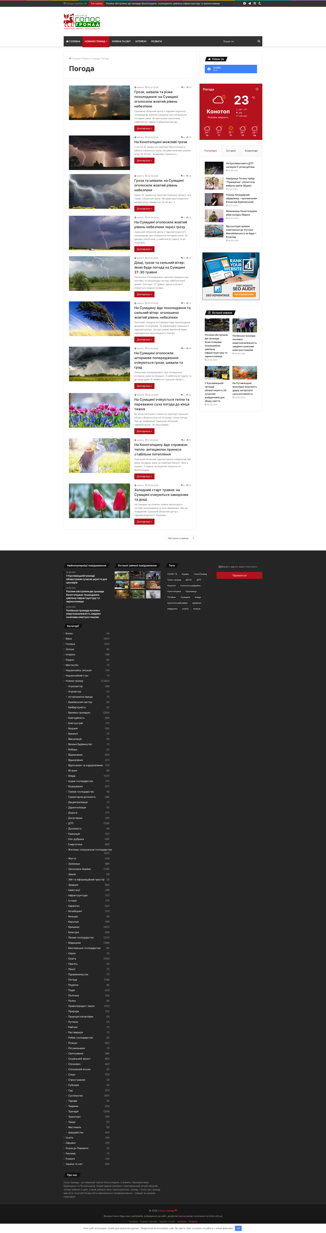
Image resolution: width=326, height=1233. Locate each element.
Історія (72, 900)
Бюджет (73, 728)
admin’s (140, 87)
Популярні (210, 150)
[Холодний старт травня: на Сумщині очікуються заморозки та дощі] (99, 500)
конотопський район (177, 603)
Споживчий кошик (79, 1069)
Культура (73, 932)
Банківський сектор (80, 702)
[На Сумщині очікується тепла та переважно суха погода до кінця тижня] (99, 410)
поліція (196, 608)
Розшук (72, 1042)
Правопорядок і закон (81, 1006)
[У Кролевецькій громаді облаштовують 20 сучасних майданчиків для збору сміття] (217, 373)
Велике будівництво (80, 744)
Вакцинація (75, 738)
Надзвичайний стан (77, 675)
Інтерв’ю (141, 41)
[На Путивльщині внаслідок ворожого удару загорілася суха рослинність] (244, 373)
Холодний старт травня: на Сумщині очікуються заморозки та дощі (161, 494)
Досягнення (75, 818)
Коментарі (251, 150)
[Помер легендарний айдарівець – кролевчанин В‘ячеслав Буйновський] (214, 199)
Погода (72, 979)
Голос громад (174, 580)
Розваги (156, 41)
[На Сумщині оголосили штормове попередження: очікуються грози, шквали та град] (99, 364)
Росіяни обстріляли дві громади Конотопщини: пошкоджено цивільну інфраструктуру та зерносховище (216, 345)
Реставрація (75, 1032)
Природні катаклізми (80, 1016)
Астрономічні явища (80, 696)
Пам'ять (73, 963)
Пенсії (71, 969)
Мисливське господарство (84, 948)
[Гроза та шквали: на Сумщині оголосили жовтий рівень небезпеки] (99, 191)
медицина (172, 608)
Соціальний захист (79, 1058)
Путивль (73, 1021)
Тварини (73, 1106)
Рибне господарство (80, 1037)
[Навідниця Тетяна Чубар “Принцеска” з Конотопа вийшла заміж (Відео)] (214, 183)
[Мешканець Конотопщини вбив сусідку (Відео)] (214, 215)
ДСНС (189, 580)
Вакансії (73, 733)
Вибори (72, 749)
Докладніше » (144, 128)
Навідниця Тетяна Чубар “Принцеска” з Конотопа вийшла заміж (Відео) (240, 182)
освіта (185, 608)
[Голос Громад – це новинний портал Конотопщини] (82, 21)
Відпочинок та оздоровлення (85, 765)
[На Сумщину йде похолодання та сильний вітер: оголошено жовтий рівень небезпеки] (99, 318)
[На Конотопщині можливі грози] (99, 152)
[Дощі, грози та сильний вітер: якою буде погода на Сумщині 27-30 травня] (99, 273)
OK (238, 1228)
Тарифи (72, 1100)
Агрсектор (74, 691)
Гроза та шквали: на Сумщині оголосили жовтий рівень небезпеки (159, 185)
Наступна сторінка (178, 538)
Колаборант (75, 911)
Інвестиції (74, 890)
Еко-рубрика (76, 839)
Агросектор (75, 686)
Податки (73, 984)
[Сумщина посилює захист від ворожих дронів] (137, 594)
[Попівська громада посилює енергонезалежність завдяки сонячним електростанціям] (244, 325)
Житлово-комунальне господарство (90, 849)
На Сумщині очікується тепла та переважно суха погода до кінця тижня (161, 404)
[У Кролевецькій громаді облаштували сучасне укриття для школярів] (122, 575)
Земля (72, 874)
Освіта (72, 958)
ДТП (70, 823)
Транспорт (74, 1116)
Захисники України (79, 869)
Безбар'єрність (77, 707)
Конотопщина (174, 591)
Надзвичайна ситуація (79, 670)
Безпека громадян (79, 712)
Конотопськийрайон (190, 585)
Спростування (76, 1079)
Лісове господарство (81, 937)
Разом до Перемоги (77, 1148)
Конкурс (73, 916)
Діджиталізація (77, 807)
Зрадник (73, 884)
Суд (70, 1090)
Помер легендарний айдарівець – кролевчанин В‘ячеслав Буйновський (241, 198)
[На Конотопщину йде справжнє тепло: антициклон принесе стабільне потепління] (99, 455)
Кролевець (191, 591)
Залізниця (74, 863)
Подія (71, 990)
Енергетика (75, 844)
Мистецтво (72, 665)
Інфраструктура (77, 895)
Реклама (71, 1153)
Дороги (72, 812)
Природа (73, 1011)
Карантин (73, 905)
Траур (71, 1121)
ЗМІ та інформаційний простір (86, 879)
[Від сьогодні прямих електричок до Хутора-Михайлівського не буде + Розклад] (214, 231)
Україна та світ (121, 41)
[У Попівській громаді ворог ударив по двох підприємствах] (153, 594)
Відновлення (75, 760)
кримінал (196, 603)
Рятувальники (76, 1048)
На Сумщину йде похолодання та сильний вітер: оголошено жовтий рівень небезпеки (162, 312)
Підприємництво (78, 974)
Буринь (185, 574)
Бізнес (69, 633)
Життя (72, 858)
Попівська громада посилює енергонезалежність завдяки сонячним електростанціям (153, 3)
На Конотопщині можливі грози (160, 142)
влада (198, 597)
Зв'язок (70, 649)
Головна (74, 41)
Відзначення (75, 754)
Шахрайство (75, 1132)
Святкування (75, 1053)
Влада (71, 775)
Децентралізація (78, 802)
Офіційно (71, 1143)
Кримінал (73, 926)
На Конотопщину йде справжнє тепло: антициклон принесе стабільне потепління (161, 449)
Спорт (72, 1074)
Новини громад (95, 41)
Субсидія (73, 1085)
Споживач (74, 1063)
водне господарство (80, 781)
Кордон (70, 659)
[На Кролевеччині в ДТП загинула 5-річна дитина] (214, 168)
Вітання (72, 770)
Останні (231, 150)
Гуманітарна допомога (81, 796)
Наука (72, 953)
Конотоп (171, 585)
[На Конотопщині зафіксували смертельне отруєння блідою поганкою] (153, 585)
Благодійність (76, 717)
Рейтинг (73, 1027)
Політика (73, 995)
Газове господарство (81, 791)
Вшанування (75, 786)
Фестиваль (74, 1127)
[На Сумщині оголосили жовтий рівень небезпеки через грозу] (99, 233)
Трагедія (73, 1111)
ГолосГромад (200, 574)
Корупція (73, 921)
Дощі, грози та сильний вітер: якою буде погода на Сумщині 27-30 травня (159, 267)
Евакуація (74, 833)
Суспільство (75, 1095)
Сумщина (185, 597)
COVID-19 (172, 574)
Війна (69, 638)
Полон (72, 1000)
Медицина (74, 942)
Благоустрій (75, 723)
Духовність (75, 828)
